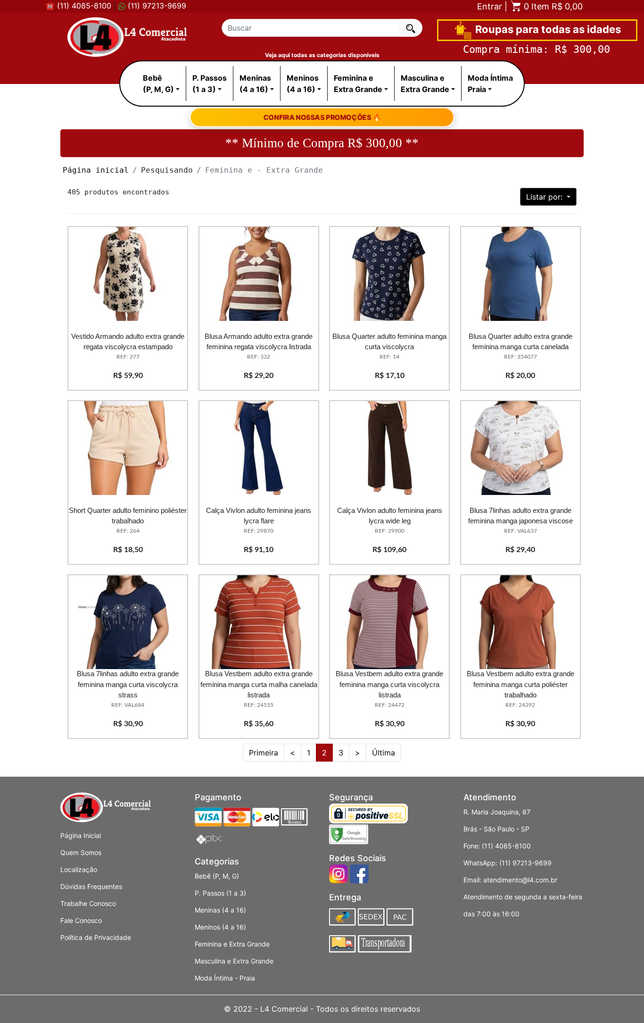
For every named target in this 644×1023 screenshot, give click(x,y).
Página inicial (96, 170)
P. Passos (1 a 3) (220, 893)
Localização (78, 869)
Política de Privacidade (95, 937)
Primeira (263, 752)
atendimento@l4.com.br (520, 880)
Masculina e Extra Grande (234, 961)
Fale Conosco (81, 920)
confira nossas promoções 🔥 (322, 117)
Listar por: (545, 196)
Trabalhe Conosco (88, 903)
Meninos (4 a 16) (220, 927)
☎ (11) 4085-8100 (78, 5)
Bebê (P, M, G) (217, 876)
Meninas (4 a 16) (220, 910)
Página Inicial (80, 835)
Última (383, 752)
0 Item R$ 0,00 (552, 6)
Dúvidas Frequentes (91, 886)
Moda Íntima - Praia (225, 978)
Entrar (489, 6)
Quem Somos (80, 852)
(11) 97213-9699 (155, 5)
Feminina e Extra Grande (232, 944)
